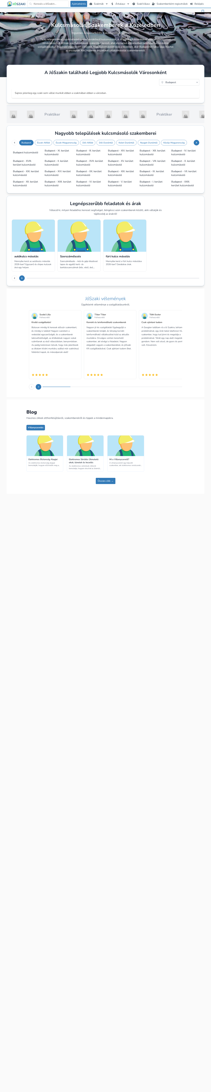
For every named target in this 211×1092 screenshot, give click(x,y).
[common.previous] (14, 142)
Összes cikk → (106, 481)
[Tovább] (196, 142)
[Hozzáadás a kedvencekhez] (202, 11)
